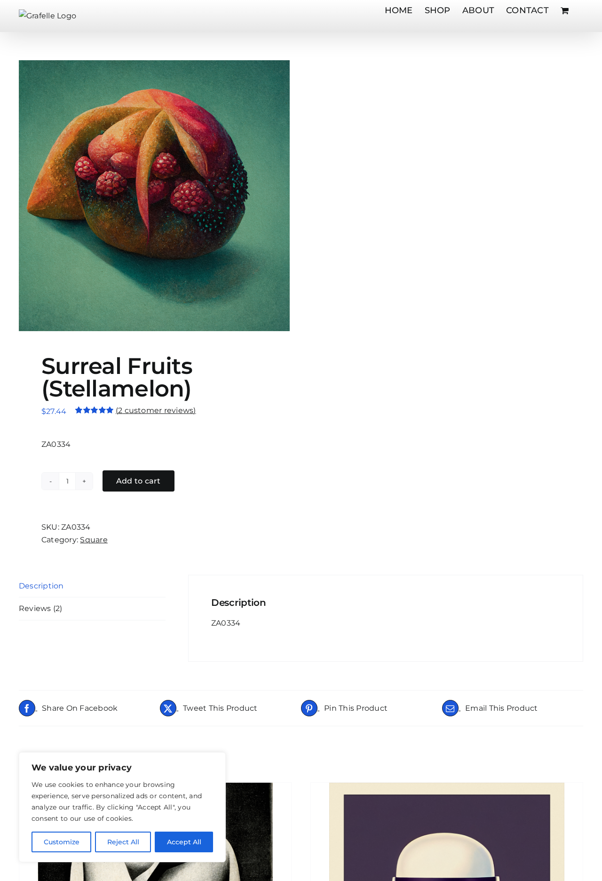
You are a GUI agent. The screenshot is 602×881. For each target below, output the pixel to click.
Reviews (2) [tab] (41, 608)
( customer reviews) (156, 410)
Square (93, 539)
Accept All (184, 842)
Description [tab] (41, 585)
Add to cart (138, 480)
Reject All (123, 842)
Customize (61, 842)
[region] (122, 807)
